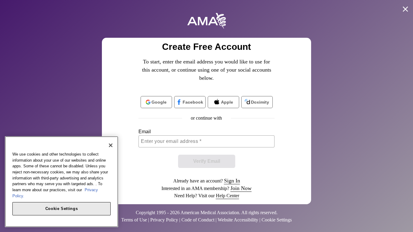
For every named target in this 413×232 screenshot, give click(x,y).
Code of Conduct (197, 219)
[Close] (110, 145)
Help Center (227, 195)
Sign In (232, 181)
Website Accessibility (238, 219)
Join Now (241, 188)
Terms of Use (134, 219)
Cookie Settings (61, 208)
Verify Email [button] (206, 161)
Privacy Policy (164, 219)
